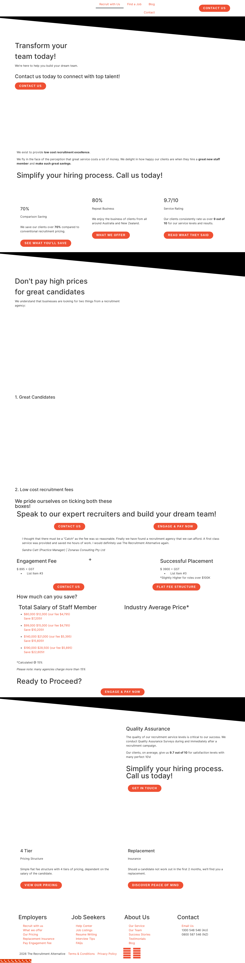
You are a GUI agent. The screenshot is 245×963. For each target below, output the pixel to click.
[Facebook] (126, 953)
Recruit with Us (109, 4)
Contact (149, 12)
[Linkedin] (136, 953)
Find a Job (134, 4)
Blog (152, 4)
